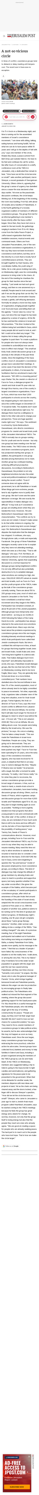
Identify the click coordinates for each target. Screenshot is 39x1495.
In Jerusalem (23, 44)
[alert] (17, 1473)
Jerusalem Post (6, 44)
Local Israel (15, 44)
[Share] (3, 76)
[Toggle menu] (4, 36)
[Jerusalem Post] (21, 36)
